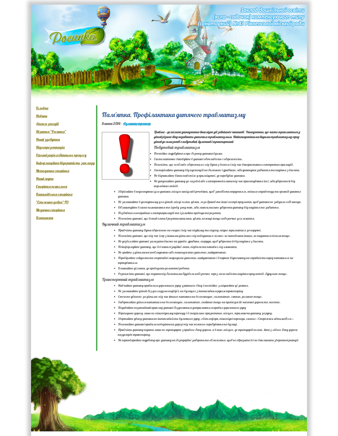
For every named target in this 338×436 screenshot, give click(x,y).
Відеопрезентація (50, 147)
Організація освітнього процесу (61, 155)
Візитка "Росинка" (51, 131)
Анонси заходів (47, 123)
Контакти (44, 217)
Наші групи (44, 178)
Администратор (137, 123)
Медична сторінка (50, 210)
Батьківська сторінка (54, 194)
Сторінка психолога (51, 186)
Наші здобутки (48, 139)
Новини (41, 116)
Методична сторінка (52, 170)
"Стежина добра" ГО (52, 202)
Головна (42, 108)
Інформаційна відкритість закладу (65, 163)
